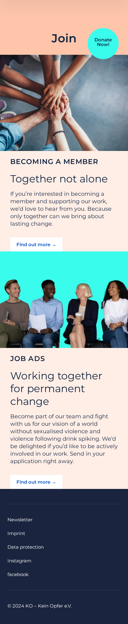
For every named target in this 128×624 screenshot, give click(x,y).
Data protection (25, 547)
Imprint (16, 533)
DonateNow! (103, 42)
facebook (18, 574)
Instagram (19, 561)
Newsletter (20, 520)
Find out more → (36, 244)
